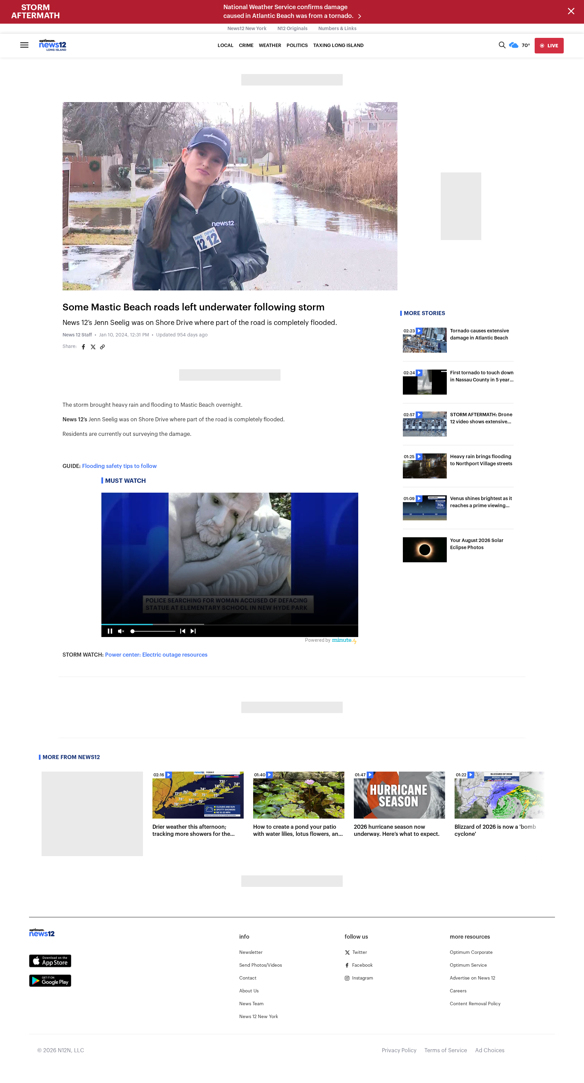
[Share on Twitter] (93, 347)
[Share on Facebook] (83, 347)
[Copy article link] (102, 347)
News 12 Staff (77, 335)
